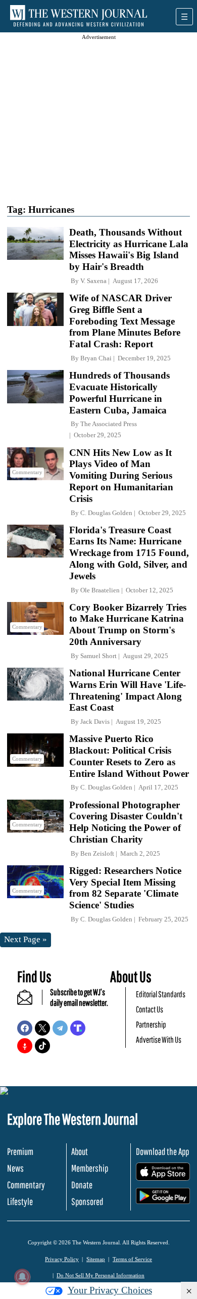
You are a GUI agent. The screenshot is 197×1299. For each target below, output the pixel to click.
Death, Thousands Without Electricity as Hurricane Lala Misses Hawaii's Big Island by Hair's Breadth (128, 249)
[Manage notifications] (22, 1277)
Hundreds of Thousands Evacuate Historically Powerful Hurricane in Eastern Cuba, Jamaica (119, 392)
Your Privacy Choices (110, 1290)
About (79, 1151)
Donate (81, 1184)
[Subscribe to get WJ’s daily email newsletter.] (29, 1001)
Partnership (151, 1024)
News (15, 1168)
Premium (20, 1151)
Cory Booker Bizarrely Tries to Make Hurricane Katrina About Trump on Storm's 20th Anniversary (127, 624)
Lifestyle (20, 1201)
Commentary (26, 1184)
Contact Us (149, 1009)
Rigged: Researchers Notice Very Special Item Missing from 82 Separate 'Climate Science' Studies (125, 887)
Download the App (162, 1151)
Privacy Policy (62, 1259)
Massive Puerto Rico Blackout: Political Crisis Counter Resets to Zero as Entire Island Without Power (129, 755)
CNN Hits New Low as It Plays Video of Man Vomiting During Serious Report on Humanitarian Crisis (121, 475)
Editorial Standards (160, 994)
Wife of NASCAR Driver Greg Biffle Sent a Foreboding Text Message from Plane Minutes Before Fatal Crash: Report (124, 321)
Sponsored (87, 1201)
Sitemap (95, 1259)
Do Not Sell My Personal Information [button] (100, 1275)
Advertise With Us (158, 1039)
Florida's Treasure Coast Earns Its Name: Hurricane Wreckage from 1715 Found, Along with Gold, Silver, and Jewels (129, 553)
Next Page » (25, 939)
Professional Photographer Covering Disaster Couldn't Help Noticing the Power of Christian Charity (125, 822)
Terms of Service (132, 1259)
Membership (89, 1168)
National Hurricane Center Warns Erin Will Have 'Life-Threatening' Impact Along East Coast (127, 690)
